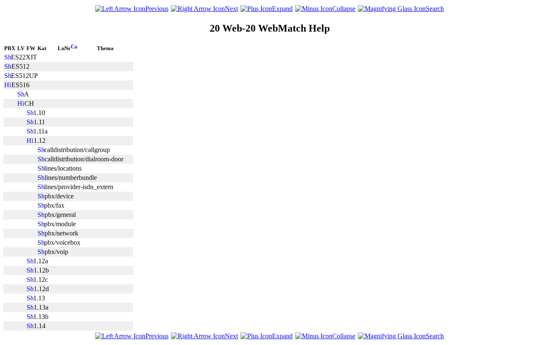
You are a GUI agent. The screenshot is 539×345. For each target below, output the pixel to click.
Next (231, 8)
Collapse (343, 8)
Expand (282, 8)
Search (435, 8)
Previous (156, 8)
